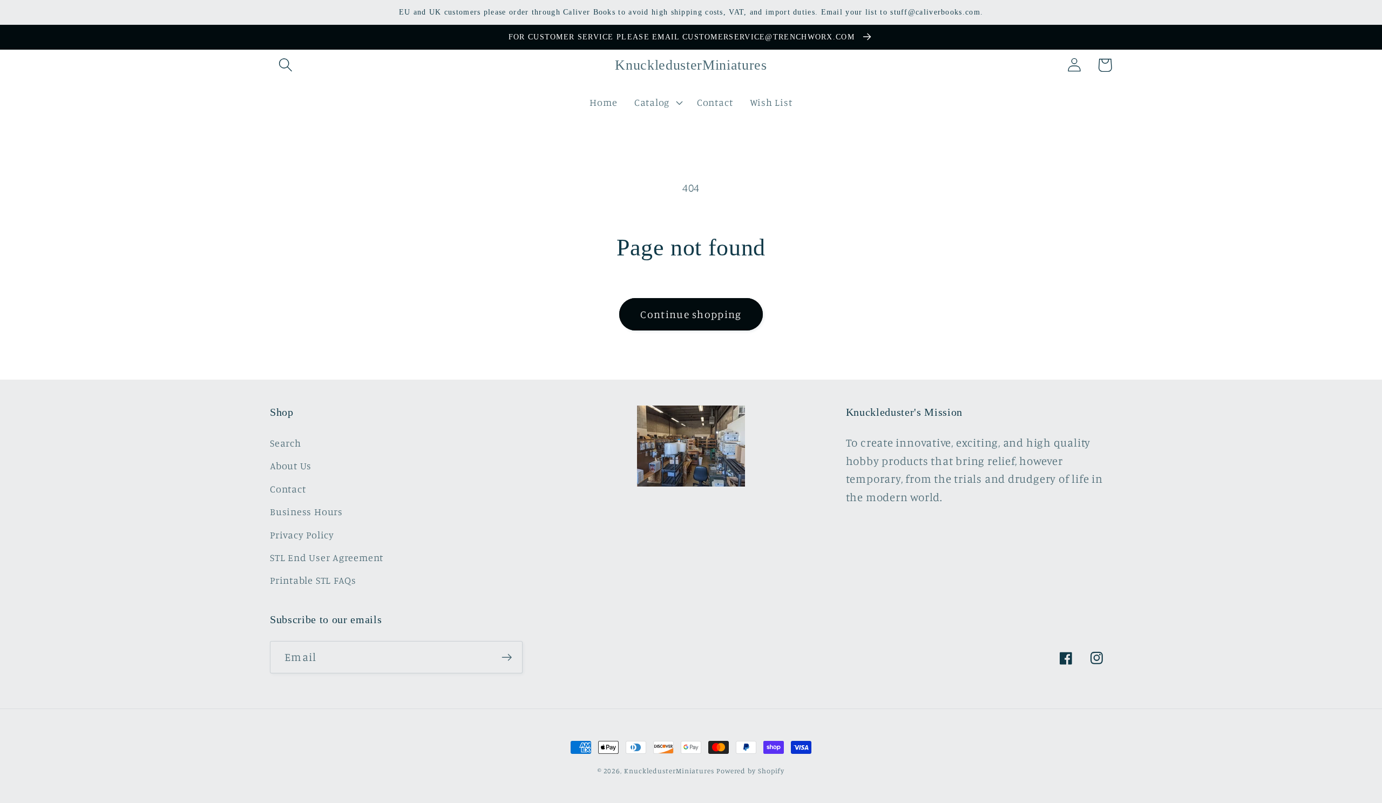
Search (285, 443)
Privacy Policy (302, 535)
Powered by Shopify (750, 770)
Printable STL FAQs (313, 580)
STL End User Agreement (326, 557)
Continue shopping (690, 314)
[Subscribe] (506, 657)
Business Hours (306, 511)
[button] (285, 65)
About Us (290, 465)
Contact (288, 489)
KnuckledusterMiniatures (669, 770)
